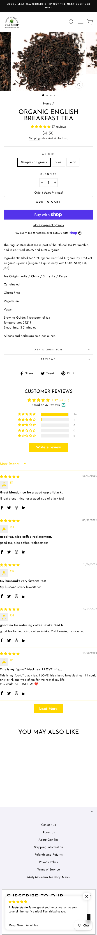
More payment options (48, 225)
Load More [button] (48, 708)
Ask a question (49, 349)
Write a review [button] (48, 447)
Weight (48, 154)
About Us (48, 832)
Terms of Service (48, 869)
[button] (41, 126)
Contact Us (48, 824)
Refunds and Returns (48, 854)
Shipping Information (48, 847)
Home (47, 103)
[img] (10, 476)
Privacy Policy (48, 862)
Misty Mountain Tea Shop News (48, 877)
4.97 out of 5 (60, 400)
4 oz (73, 162)
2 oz (58, 162)
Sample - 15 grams (34, 162)
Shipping (34, 138)
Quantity (48, 174)
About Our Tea (48, 839)
